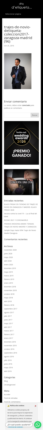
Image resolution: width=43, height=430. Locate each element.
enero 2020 (8, 264)
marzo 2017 (8, 331)
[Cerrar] (36, 406)
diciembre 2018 (10, 287)
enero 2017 (8, 338)
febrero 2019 (9, 279)
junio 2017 (8, 320)
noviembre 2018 (10, 290)
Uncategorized (9, 385)
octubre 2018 (9, 294)
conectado (26, 105)
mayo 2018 (8, 297)
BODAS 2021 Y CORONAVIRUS (16, 220)
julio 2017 (8, 316)
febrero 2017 (9, 334)
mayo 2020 (8, 257)
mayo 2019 (8, 272)
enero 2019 (8, 283)
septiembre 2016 (10, 353)
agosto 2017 (9, 312)
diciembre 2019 (10, 268)
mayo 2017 (8, 323)
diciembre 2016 (10, 342)
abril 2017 (8, 327)
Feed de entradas (11, 398)
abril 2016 (8, 371)
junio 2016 (8, 364)
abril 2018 (8, 301)
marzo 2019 (8, 276)
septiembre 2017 (10, 309)
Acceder (7, 394)
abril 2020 (8, 261)
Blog (6, 381)
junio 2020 (8, 253)
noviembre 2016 (10, 345)
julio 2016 (8, 360)
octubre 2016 (9, 349)
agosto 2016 (9, 356)
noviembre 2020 (10, 250)
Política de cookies (15, 427)
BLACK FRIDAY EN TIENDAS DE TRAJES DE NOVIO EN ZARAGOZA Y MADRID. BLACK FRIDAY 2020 (21, 207)
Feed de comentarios (12, 402)
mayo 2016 (8, 367)
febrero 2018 (9, 305)
